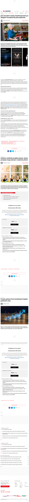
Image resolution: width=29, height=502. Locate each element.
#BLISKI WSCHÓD (12, 400)
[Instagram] (5, 492)
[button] (26, 57)
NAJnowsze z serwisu (5, 428)
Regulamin (16, 486)
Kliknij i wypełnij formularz (5, 486)
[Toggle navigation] (1, 11)
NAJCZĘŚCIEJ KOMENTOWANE (5, 455)
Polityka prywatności (21, 486)
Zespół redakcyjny (16, 483)
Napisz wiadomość (26, 163)
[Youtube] (9, 492)
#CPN (8, 400)
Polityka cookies (26, 486)
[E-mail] (18, 151)
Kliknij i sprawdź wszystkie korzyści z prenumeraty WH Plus (14, 214)
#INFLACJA (6, 400)
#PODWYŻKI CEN (3, 400)
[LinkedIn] (1, 492)
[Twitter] (13, 151)
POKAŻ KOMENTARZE (14, 148)
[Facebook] (8, 151)
